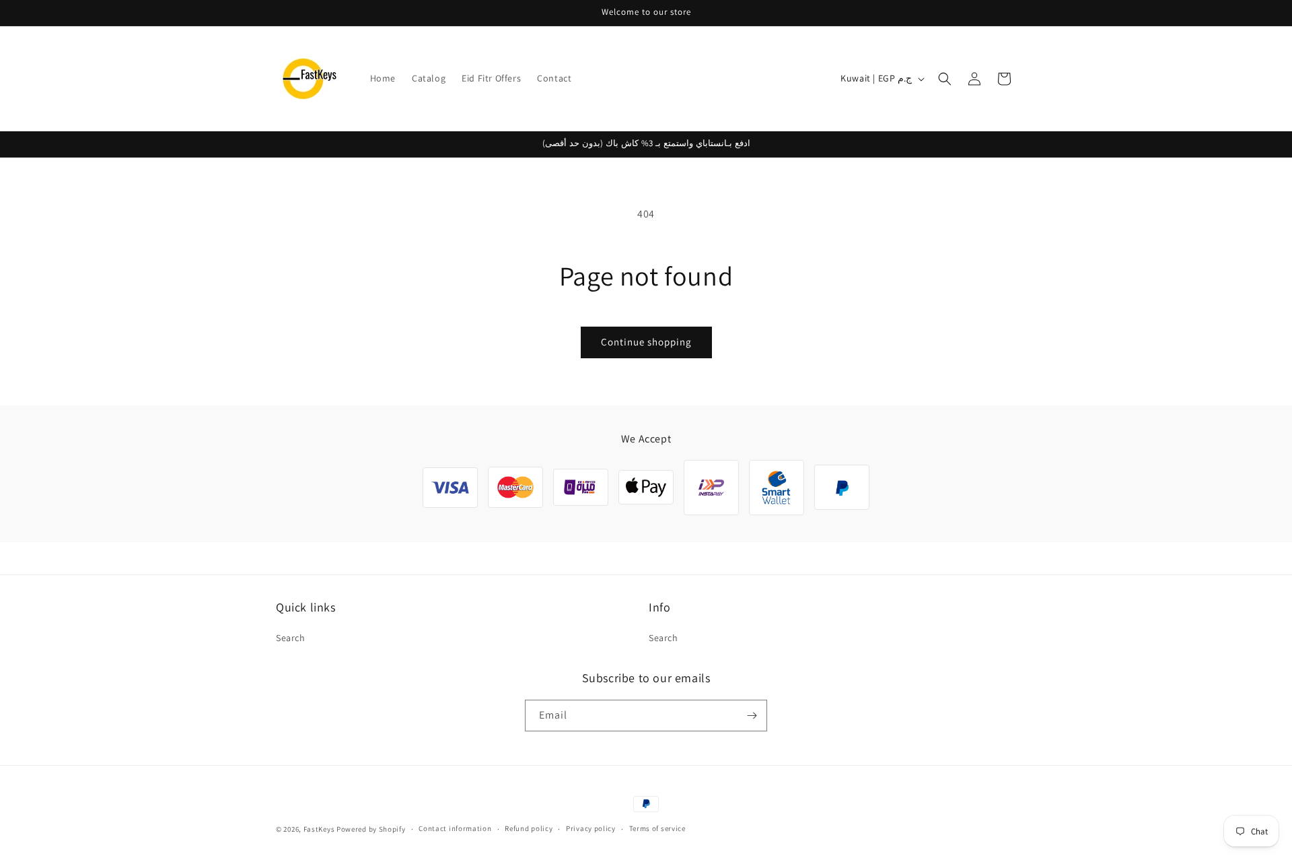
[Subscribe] (751, 715)
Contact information (455, 828)
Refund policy (528, 828)
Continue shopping (646, 341)
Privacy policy (591, 828)
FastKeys (319, 829)
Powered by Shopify (371, 829)
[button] (945, 79)
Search (291, 638)
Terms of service (657, 828)
